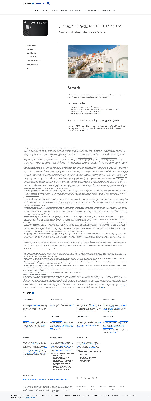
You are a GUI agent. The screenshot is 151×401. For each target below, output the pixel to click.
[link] (77, 378)
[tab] (33, 46)
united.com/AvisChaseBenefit (65, 242)
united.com (46, 214)
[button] (148, 396)
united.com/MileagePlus (121, 177)
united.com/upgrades (42, 220)
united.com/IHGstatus (117, 233)
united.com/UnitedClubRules (85, 158)
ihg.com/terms (76, 237)
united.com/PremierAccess (32, 196)
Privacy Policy (29, 398)
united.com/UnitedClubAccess (109, 158)
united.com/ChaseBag (35, 205)
